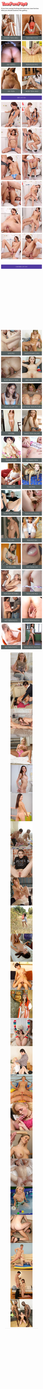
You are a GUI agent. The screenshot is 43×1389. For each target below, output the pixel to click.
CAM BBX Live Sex (21, 267)
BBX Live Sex (21, 98)
